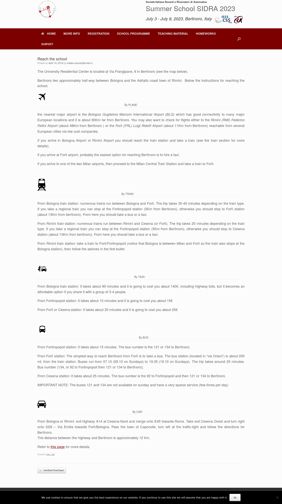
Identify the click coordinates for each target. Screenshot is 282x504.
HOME (51, 33)
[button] (239, 38)
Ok (235, 497)
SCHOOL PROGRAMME (133, 33)
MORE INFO (71, 33)
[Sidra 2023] (47, 9)
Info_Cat (50, 454)
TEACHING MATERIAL (173, 33)
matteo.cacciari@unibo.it (79, 63)
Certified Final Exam (52, 470)
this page (58, 446)
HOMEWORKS (206, 33)
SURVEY (47, 44)
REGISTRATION (98, 33)
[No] (277, 497)
